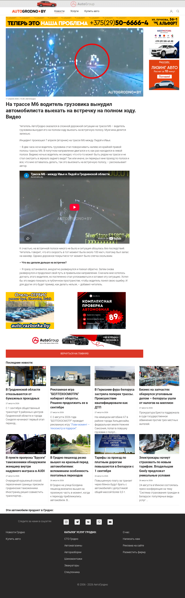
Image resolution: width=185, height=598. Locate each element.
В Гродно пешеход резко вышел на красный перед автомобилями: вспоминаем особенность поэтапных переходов (69, 466)
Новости (59, 11)
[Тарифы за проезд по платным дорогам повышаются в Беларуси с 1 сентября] (115, 443)
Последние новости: (19, 362)
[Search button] (171, 11)
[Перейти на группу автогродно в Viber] (99, 522)
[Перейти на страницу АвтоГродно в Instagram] (66, 522)
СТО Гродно (71, 538)
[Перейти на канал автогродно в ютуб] (110, 522)
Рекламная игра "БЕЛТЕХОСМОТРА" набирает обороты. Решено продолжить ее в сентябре (69, 398)
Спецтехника (72, 572)
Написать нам (131, 538)
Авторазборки (72, 552)
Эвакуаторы (71, 565)
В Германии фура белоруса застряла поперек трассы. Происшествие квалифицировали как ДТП (114, 398)
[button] (171, 10)
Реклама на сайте (133, 545)
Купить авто (91, 11)
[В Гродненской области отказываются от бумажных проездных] (26, 375)
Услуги (74, 11)
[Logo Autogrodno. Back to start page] (29, 11)
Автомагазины (73, 545)
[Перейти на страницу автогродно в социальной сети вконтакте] (88, 522)
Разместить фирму (134, 552)
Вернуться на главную (74, 353)
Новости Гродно (15, 532)
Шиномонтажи (73, 558)
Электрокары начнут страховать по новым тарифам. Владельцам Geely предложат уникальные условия (156, 466)
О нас (126, 532)
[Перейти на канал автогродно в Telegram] (77, 522)
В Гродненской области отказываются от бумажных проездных (23, 394)
